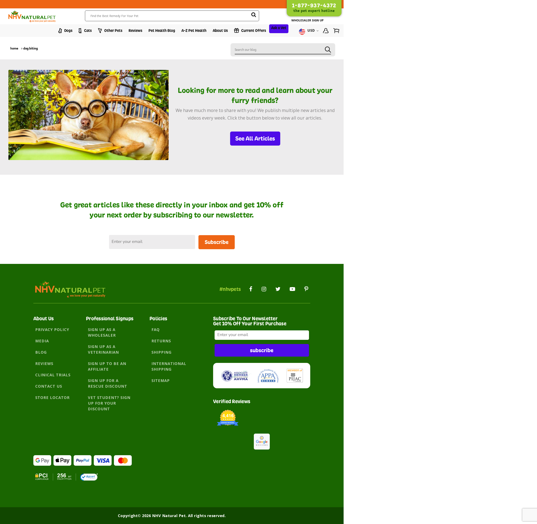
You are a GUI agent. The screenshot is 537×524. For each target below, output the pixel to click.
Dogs (67, 30)
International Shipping (168, 366)
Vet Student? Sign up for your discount (109, 403)
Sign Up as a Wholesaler (102, 332)
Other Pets (112, 30)
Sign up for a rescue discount (107, 383)
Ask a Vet (278, 27)
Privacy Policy (52, 329)
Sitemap (160, 380)
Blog (41, 352)
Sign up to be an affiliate (107, 366)
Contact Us (48, 386)
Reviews (135, 30)
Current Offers (253, 30)
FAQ (155, 329)
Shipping (161, 352)
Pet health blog (162, 30)
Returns (161, 340)
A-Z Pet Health (193, 30)
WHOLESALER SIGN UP (307, 20)
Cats (87, 30)
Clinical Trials (52, 374)
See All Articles (255, 138)
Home (14, 48)
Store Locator (52, 397)
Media (42, 340)
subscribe (261, 350)
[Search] (253, 15)
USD (311, 30)
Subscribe (216, 242)
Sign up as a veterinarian (103, 349)
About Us (220, 30)
